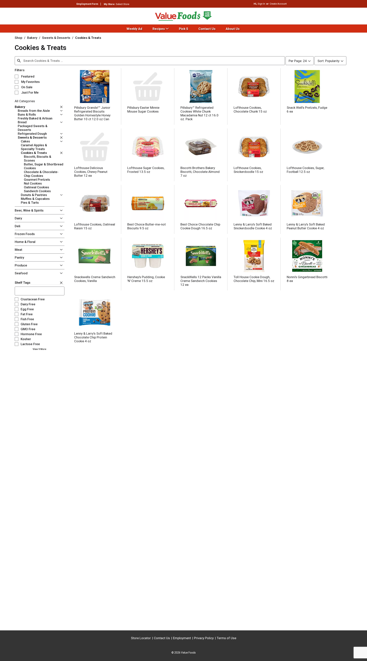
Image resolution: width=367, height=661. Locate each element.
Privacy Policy (204, 638)
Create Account (278, 3)
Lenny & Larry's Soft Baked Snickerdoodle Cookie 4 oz (253, 226)
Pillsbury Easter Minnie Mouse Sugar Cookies (143, 109)
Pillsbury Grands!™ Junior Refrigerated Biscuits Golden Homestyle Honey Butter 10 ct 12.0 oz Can (92, 113)
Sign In (261, 3)
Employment (182, 638)
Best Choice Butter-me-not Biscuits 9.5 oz (146, 226)
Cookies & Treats (88, 38)
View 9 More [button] (39, 349)
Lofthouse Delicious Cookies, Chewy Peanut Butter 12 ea (90, 171)
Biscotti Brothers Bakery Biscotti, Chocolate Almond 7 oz (200, 171)
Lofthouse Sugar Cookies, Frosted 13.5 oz (145, 170)
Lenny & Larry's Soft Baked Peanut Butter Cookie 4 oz (306, 226)
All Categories (25, 101)
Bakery (32, 38)
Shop (18, 38)
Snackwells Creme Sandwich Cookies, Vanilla (94, 279)
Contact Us (162, 638)
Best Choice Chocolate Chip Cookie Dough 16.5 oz (200, 226)
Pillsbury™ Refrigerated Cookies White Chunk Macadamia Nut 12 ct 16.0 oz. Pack (199, 113)
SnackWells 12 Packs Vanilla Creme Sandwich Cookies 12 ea (200, 281)
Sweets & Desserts (56, 38)
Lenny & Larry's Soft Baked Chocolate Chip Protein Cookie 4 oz (93, 337)
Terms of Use (226, 638)
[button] (60, 107)
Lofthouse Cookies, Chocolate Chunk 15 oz (250, 109)
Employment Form (87, 3)
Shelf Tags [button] (22, 282)
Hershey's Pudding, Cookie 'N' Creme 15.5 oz (146, 279)
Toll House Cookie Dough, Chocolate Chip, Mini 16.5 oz (254, 279)
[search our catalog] (19, 60)
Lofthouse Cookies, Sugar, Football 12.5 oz (305, 170)
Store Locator (141, 638)
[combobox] (150, 60)
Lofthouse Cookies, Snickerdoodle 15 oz (248, 170)
